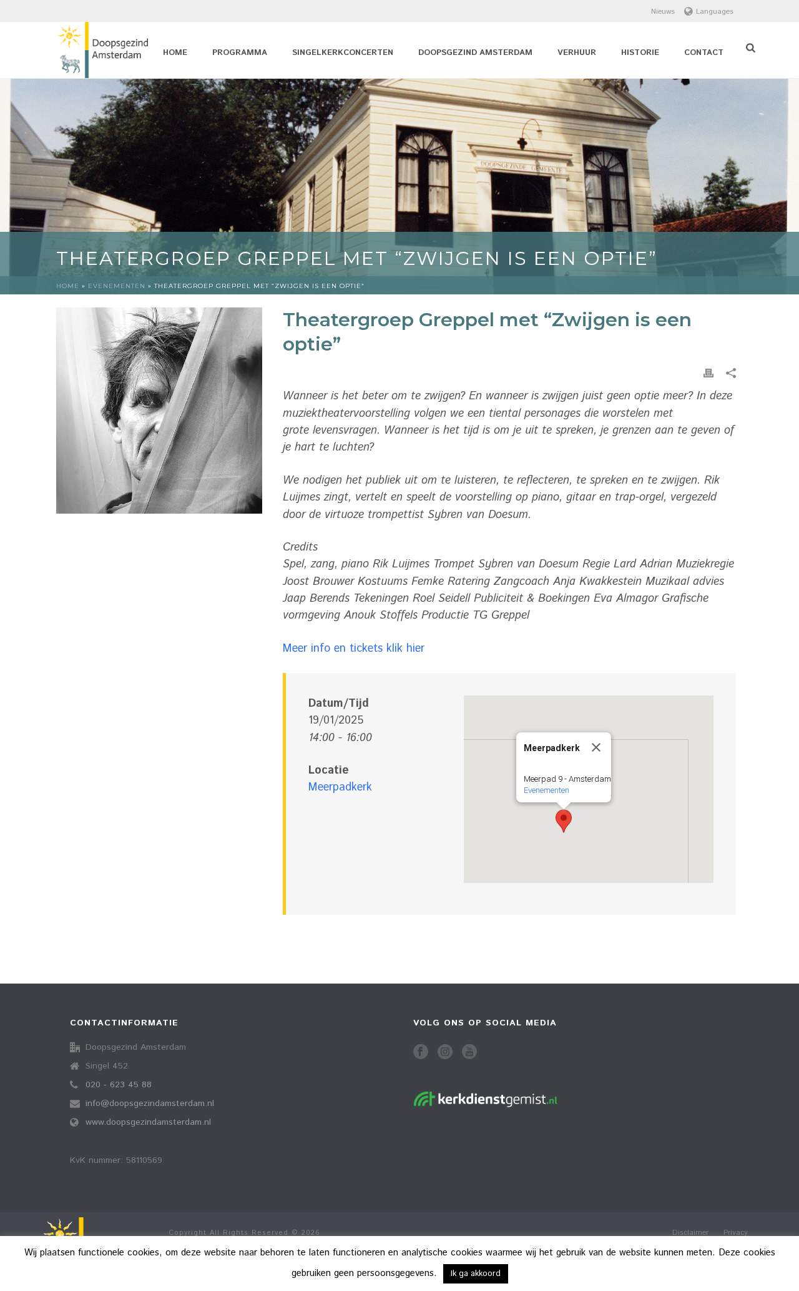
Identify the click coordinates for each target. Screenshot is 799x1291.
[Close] (596, 747)
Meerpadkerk (340, 787)
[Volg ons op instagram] (445, 1052)
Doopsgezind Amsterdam (475, 53)
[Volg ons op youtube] (469, 1052)
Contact (703, 53)
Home (175, 53)
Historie (640, 53)
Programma (239, 53)
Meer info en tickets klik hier (353, 649)
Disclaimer (690, 1233)
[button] (564, 821)
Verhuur (576, 53)
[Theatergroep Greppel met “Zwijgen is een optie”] (159, 410)
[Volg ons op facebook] (420, 1052)
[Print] (708, 373)
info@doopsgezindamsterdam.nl (150, 1103)
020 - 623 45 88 (119, 1084)
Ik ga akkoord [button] (476, 1274)
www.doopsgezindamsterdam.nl (148, 1122)
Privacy (735, 1233)
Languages (714, 11)
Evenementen (116, 286)
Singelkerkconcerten (342, 53)
